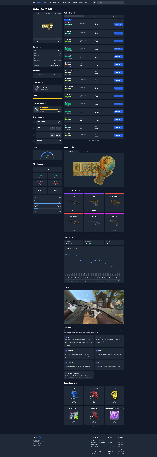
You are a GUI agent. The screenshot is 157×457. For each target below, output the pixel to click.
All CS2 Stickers (121, 442)
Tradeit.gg (69, 55)
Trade (114, 16)
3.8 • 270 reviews (68, 74)
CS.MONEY (69, 22)
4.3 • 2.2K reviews (68, 34)
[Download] (66, 321)
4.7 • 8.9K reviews (68, 25)
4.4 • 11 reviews (68, 105)
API (108, 440)
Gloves (64, 2)
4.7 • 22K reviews (68, 58)
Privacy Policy (110, 449)
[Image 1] (93, 322)
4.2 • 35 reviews (68, 121)
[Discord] (34, 443)
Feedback (110, 442)
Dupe (68, 102)
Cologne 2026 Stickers (95, 449)
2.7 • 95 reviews (68, 66)
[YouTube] (41, 443)
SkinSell (68, 133)
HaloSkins (69, 78)
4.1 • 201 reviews (68, 89)
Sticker (59, 50)
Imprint (109, 453)
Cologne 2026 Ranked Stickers (97, 440)
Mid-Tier (49, 2)
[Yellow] (47, 98)
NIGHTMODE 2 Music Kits (96, 451)
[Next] (122, 307)
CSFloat (68, 47)
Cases (69, 2)
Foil (60, 53)
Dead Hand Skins (94, 453)
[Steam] (43, 443)
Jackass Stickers (94, 444)
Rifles (54, 2)
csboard (68, 125)
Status (109, 444)
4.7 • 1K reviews (68, 113)
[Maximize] (122, 154)
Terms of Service (111, 446)
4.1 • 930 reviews (68, 97)
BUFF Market (70, 110)
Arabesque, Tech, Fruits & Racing (98, 442)
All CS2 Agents (121, 449)
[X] (36, 443)
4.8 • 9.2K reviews (68, 50)
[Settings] (94, 2)
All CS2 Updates (121, 453)
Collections (75, 2)
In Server (48, 13)
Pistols (44, 2)
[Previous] (65, 307)
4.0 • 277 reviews (68, 82)
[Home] (38, 2)
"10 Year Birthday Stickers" (55, 65)
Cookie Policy (110, 451)
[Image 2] (95, 322)
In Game (37, 13)
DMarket (69, 39)
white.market (70, 86)
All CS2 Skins (120, 440)
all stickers (98, 426)
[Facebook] (39, 443)
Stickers (81, 2)
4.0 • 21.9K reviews (69, 42)
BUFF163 (69, 62)
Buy (74, 16)
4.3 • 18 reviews (68, 129)
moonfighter (58, 58)
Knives (59, 2)
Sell (94, 16)
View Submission (57, 60)
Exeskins (69, 118)
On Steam (59, 13)
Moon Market (70, 70)
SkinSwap (69, 31)
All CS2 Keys (120, 446)
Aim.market (69, 94)
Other (86, 2)
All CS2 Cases (120, 444)
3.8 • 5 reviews (68, 137)
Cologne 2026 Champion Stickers (98, 446)
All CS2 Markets (121, 451)
